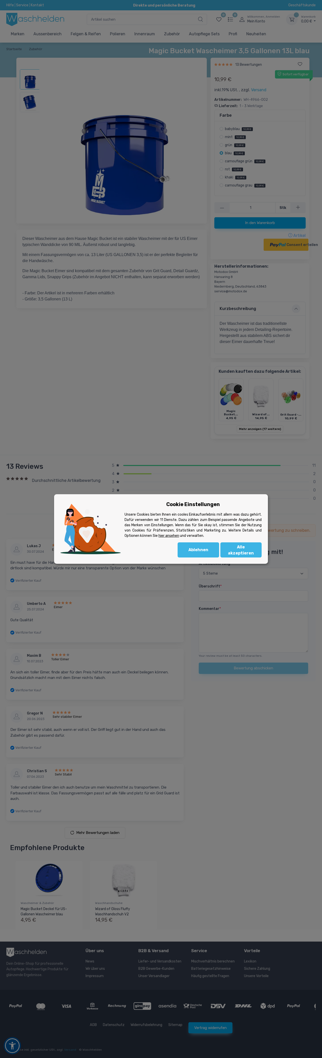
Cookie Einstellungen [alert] (193, 504)
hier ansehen (168, 536)
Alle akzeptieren (241, 550)
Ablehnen (198, 549)
